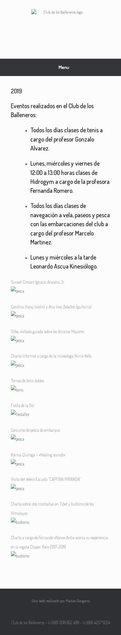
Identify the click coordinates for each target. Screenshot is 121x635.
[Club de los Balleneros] (60, 24)
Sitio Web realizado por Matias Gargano (60, 600)
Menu (64, 67)
